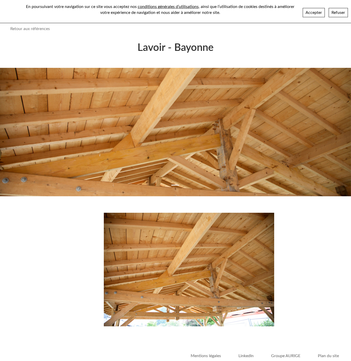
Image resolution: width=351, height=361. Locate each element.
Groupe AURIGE (285, 356)
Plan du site (328, 356)
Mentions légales (206, 356)
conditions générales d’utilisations (168, 7)
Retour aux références (30, 29)
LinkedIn (246, 356)
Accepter (314, 13)
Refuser (338, 13)
